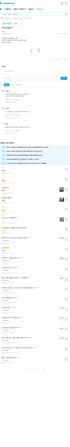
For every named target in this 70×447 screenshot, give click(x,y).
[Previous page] (26, 368)
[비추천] (11, 99)
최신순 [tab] (13, 84)
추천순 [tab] (7, 84)
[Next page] (44, 368)
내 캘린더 (7, 9)
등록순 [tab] (19, 84)
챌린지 (31, 9)
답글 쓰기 (17, 99)
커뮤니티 (39, 9)
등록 (64, 78)
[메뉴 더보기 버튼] (2, 18)
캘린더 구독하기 (20, 9)
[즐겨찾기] (15, 143)
